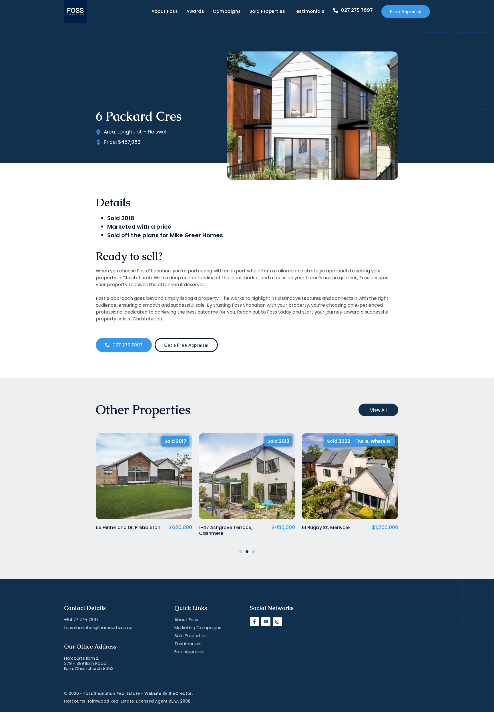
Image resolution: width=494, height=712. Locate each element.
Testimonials (309, 11)
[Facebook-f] (254, 621)
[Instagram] (277, 621)
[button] (240, 551)
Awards (195, 11)
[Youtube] (265, 621)
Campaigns (227, 11)
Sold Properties (267, 11)
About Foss (165, 11)
